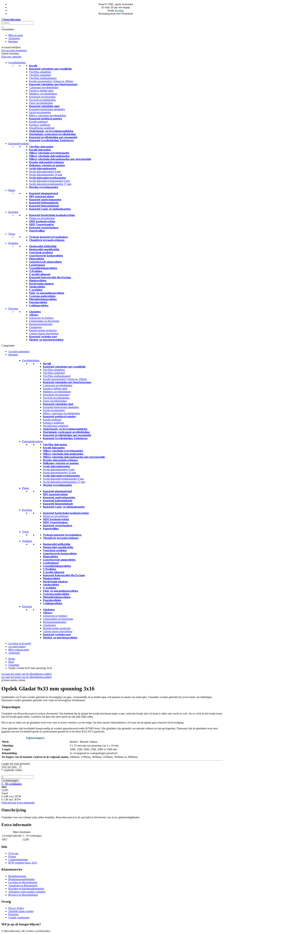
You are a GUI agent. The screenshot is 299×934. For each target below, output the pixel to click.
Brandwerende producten (43, 330)
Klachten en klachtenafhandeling (26, 888)
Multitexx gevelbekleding (43, 93)
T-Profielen (35, 271)
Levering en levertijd (19, 643)
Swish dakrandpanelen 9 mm (45, 171)
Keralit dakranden (40, 149)
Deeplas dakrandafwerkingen (46, 162)
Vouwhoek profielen (41, 252)
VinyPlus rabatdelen (40, 71)
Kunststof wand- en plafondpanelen (50, 208)
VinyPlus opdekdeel (40, 75)
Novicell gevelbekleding (42, 99)
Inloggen (13, 41)
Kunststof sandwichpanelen (45, 199)
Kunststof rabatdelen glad (44, 106)
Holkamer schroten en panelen (47, 165)
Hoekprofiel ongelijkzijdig (44, 249)
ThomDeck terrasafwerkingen (47, 240)
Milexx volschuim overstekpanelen (49, 152)
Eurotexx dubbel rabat (41, 90)
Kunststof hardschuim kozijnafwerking (52, 215)
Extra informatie (26, 802)
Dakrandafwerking (18, 143)
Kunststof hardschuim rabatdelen (47, 109)
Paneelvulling (37, 230)
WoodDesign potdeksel (42, 127)
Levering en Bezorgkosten (22, 882)
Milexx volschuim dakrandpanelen (49, 155)
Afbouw (34, 314)
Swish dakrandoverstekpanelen (47, 177)
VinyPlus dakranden (41, 146)
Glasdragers (35, 327)
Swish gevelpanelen (40, 112)
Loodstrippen (37, 264)
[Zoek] (2, 27)
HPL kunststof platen (41, 196)
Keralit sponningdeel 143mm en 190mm (51, 81)
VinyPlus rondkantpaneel (43, 78)
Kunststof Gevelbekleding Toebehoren (51, 140)
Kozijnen (13, 212)
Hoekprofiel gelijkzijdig (42, 246)
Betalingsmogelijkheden (21, 879)
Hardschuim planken (41, 283)
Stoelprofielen (37, 286)
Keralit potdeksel (38, 121)
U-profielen (35, 289)
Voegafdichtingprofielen (43, 268)
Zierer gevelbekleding (41, 103)
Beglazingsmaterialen (40, 324)
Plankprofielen (37, 280)
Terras (11, 233)
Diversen (13, 308)
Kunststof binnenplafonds (44, 205)
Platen (11, 190)
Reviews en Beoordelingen (23, 894)
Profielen (13, 243)
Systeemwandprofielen (42, 296)
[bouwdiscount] (11, 19)
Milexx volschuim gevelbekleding (47, 115)
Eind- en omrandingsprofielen (46, 292)
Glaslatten (35, 311)
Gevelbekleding (17, 62)
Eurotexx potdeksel (39, 124)
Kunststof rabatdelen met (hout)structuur (53, 84)
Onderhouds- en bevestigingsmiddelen (51, 131)
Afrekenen (14, 38)
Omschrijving (9, 802)
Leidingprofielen (38, 305)
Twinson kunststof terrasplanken (48, 236)
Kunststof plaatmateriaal (43, 193)
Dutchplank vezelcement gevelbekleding (52, 134)
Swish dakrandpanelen (42, 168)
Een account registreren (14, 50)
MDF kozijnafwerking (42, 221)
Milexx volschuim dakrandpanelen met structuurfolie (60, 159)
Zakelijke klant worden (21, 911)
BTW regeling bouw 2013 (22, 862)
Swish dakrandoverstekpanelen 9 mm (49, 180)
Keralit (33, 65)
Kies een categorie (11, 56)
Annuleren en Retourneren (22, 885)
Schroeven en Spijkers (41, 317)
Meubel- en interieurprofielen (46, 339)
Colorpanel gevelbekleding (43, 87)
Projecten (13, 914)
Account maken (17, 646)
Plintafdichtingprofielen (43, 299)
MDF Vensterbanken (41, 224)
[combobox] (17, 23)
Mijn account (15, 35)
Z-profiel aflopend (39, 274)
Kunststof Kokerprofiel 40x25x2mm (50, 277)
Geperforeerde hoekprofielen (46, 255)
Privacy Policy (16, 908)
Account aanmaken (18, 351)
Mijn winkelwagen (18, 649)
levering (119, 10)
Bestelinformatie (17, 876)
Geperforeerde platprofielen (45, 261)
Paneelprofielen (38, 302)
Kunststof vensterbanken (43, 227)
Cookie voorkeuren (18, 917)
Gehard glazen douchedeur (43, 333)
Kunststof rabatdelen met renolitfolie (50, 68)
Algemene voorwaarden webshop (26, 891)
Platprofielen (36, 258)
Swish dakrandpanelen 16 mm (45, 174)
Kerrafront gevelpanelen (42, 96)
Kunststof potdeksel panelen (45, 118)
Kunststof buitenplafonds (43, 202)
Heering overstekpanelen (43, 187)
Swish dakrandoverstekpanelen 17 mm (50, 184)
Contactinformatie (18, 859)
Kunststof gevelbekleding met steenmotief (53, 137)
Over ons (13, 853)
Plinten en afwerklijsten (42, 218)
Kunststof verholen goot (43, 336)
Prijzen (12, 856)
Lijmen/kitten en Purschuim (44, 321)
